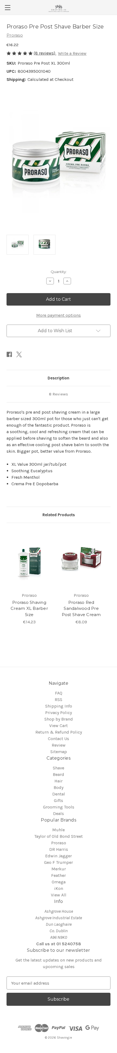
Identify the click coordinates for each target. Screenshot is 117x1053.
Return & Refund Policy (58, 732)
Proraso (58, 842)
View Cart (58, 725)
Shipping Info (58, 706)
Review (59, 745)
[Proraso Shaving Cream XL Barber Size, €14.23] (29, 559)
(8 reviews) (45, 53)
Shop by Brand (58, 719)
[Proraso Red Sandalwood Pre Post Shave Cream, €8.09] (81, 559)
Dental (58, 794)
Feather (58, 875)
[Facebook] (9, 354)
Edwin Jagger (58, 855)
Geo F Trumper (58, 862)
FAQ (58, 693)
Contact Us (58, 738)
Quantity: (59, 271)
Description (58, 378)
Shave (58, 767)
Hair (58, 781)
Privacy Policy (58, 712)
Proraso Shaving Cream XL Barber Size (29, 608)
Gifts (58, 800)
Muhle (58, 829)
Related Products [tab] (58, 514)
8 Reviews (58, 394)
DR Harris (58, 849)
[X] (19, 354)
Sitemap (58, 751)
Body (58, 787)
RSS (58, 699)
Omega (59, 881)
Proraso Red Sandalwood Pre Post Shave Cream (81, 608)
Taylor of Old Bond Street (58, 836)
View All (58, 894)
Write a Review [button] (72, 53)
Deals (58, 813)
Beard (58, 774)
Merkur (58, 868)
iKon (58, 888)
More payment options (58, 315)
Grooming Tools (58, 807)
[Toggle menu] (7, 7)
